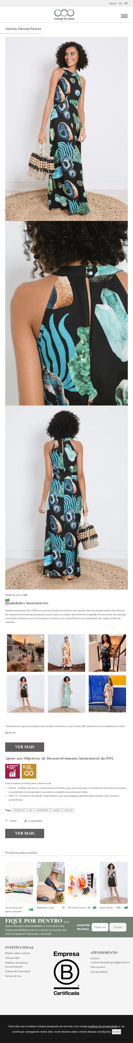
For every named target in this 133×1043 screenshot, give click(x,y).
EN (120, 3)
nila (30, 810)
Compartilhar (34, 820)
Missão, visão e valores (17, 953)
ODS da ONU (12, 958)
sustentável (42, 810)
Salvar (13, 820)
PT (126, 3)
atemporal (19, 810)
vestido (56, 810)
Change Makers (99, 971)
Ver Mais (24, 747)
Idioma (112, 3)
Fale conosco (97, 967)
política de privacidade (103, 1026)
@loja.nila (10, 732)
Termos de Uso (13, 976)
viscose (68, 810)
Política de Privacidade (17, 971)
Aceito (116, 1031)
